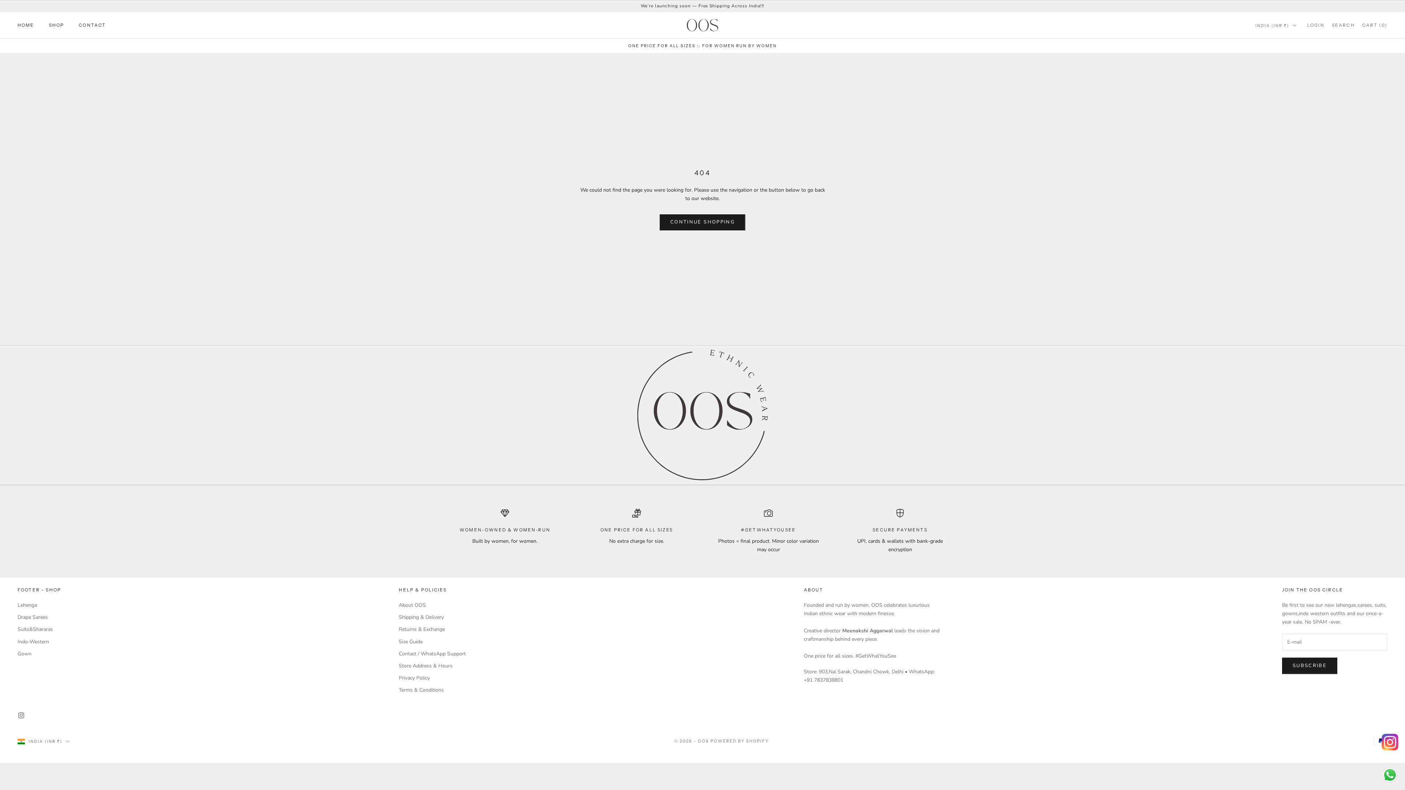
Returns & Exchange (422, 629)
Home (26, 25)
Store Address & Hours (426, 665)
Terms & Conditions (421, 689)
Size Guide (411, 641)
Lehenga (27, 605)
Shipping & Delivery (421, 617)
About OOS (412, 605)
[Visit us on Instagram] (1390, 742)
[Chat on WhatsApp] (1390, 775)
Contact (92, 25)
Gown (24, 653)
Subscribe (1310, 665)
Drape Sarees (33, 617)
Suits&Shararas (35, 629)
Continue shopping (702, 222)
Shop (56, 25)
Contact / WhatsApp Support (432, 653)
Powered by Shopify (740, 741)
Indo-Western (33, 641)
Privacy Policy (414, 677)
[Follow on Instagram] (21, 715)
